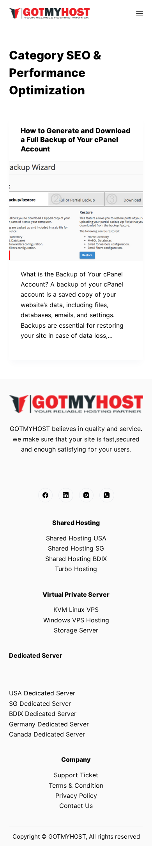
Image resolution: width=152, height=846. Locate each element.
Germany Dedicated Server (49, 724)
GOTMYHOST (67, 836)
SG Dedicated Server (40, 703)
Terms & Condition (76, 785)
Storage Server (76, 630)
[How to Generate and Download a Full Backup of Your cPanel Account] (76, 211)
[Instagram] (86, 495)
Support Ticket (76, 775)
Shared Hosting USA (76, 538)
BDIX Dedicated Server (42, 713)
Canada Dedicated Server (47, 734)
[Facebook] (45, 495)
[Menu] (139, 13)
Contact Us (76, 806)
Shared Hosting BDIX (76, 559)
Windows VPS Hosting (76, 620)
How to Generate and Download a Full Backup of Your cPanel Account (76, 140)
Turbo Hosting (76, 569)
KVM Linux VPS (76, 609)
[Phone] (106, 495)
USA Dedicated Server (42, 693)
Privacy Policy (76, 795)
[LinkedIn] (65, 495)
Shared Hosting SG (76, 548)
